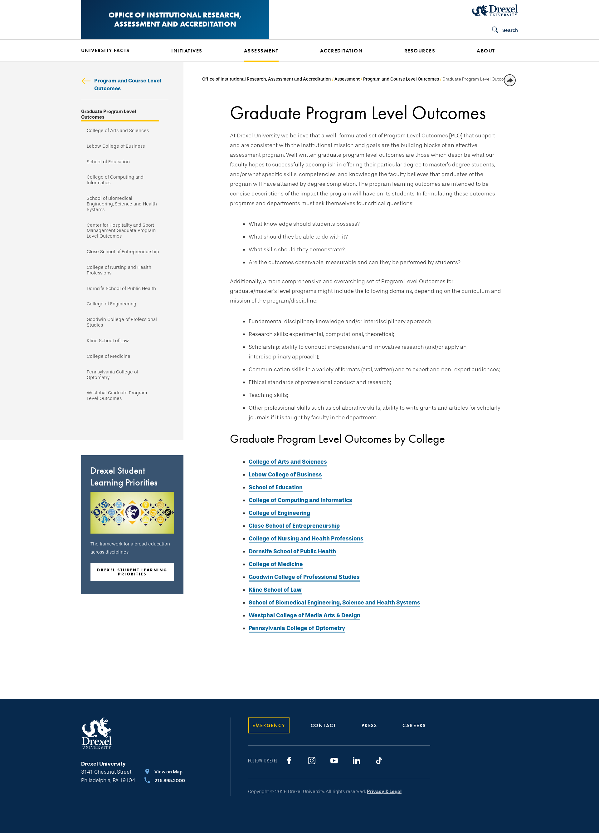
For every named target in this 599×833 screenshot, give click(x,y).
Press (369, 725)
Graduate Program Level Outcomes (108, 114)
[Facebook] (289, 760)
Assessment (347, 79)
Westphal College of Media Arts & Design (304, 615)
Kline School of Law (108, 340)
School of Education (108, 162)
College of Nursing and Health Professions (119, 270)
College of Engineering (111, 304)
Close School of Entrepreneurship (123, 251)
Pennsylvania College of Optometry (112, 374)
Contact (323, 725)
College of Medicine (108, 356)
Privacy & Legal (384, 791)
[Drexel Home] (495, 10)
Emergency (268, 725)
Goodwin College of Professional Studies (122, 322)
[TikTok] (379, 760)
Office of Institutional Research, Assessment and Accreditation (175, 19)
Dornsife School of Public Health (121, 288)
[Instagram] (311, 760)
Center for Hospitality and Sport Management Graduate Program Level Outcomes (121, 231)
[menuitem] (117, 51)
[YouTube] (334, 760)
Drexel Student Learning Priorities (132, 572)
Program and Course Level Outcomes (127, 84)
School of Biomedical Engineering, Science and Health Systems (122, 204)
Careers (414, 725)
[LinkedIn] (356, 760)
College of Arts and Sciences (118, 130)
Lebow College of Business (116, 146)
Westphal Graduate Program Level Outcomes (117, 395)
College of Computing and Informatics (115, 180)
